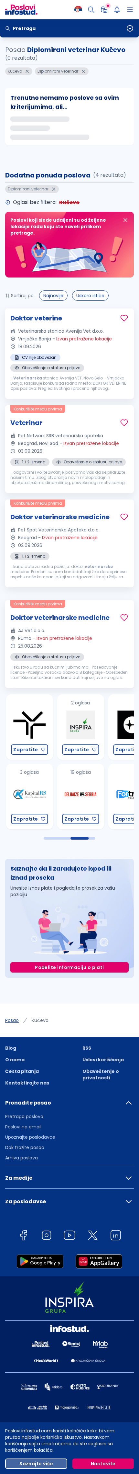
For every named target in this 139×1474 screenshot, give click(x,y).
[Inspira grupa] (78, 727)
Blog (10, 1048)
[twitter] (92, 1236)
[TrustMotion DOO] (27, 727)
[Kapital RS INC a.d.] (27, 796)
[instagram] (46, 1236)
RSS (86, 1048)
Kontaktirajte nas (27, 1083)
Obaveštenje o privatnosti (100, 1074)
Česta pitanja (22, 1071)
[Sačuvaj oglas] (124, 318)
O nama (15, 1059)
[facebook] (23, 1236)
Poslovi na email (23, 1127)
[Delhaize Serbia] (78, 796)
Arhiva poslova (21, 1158)
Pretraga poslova (24, 1116)
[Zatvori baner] (125, 220)
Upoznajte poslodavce (30, 1137)
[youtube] (69, 1236)
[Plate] (104, 9)
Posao (12, 1020)
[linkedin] (115, 1236)
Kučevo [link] (40, 1020)
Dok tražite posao (24, 1147)
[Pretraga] (91, 9)
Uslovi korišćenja (103, 1059)
